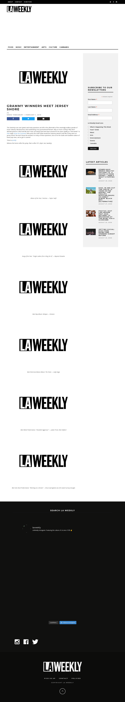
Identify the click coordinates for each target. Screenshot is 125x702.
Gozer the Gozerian (20, 133)
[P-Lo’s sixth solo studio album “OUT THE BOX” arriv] (92, 577)
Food (10, 47)
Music (19, 47)
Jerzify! (14, 140)
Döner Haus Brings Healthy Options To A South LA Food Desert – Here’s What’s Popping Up (107, 174)
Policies (76, 678)
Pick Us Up (49, 678)
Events (92, 141)
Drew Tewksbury (15, 115)
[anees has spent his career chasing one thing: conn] (32, 577)
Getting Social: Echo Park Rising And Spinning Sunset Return (107, 232)
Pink (8, 133)
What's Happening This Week (100, 127)
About (10, 2)
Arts (44, 47)
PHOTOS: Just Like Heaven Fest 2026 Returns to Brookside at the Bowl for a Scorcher (107, 215)
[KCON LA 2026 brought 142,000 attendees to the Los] (72, 577)
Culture (53, 47)
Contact (18, 2)
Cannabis (64, 47)
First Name (92, 99)
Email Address (93, 115)
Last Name (92, 107)
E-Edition (28, 2)
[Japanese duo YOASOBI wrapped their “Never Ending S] (52, 577)
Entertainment (31, 47)
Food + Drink (94, 130)
